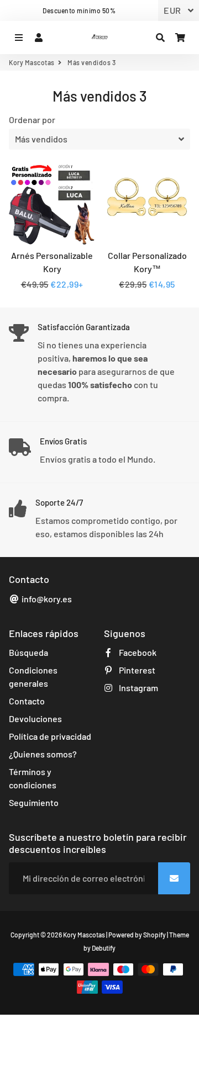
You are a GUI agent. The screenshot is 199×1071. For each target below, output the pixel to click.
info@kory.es (46, 598)
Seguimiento (34, 802)
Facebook (136, 652)
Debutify (104, 948)
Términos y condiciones (32, 778)
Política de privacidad (50, 736)
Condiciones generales (33, 676)
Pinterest (136, 670)
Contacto (27, 701)
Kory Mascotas (32, 62)
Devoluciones (35, 718)
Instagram (137, 687)
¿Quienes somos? (43, 754)
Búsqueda (28, 652)
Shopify (154, 935)
